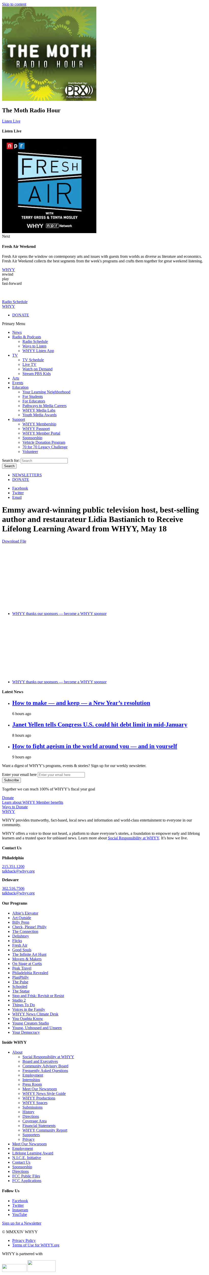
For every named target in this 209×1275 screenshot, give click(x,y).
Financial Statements (39, 1125)
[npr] (14, 1270)
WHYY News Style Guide (44, 1093)
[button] (8, 269)
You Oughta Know (27, 1018)
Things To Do (23, 1005)
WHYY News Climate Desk (35, 1014)
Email (17, 497)
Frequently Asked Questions (45, 1070)
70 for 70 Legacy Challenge (45, 447)
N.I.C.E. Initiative (26, 1158)
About (17, 1052)
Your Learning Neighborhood (46, 392)
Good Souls (21, 950)
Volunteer (30, 451)
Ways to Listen (34, 346)
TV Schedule (33, 360)
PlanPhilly (20, 977)
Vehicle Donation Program (43, 442)
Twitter (18, 493)
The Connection (25, 931)
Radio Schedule (35, 341)
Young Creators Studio (30, 1023)
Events (17, 383)
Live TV (29, 364)
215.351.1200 (13, 866)
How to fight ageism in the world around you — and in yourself (94, 746)
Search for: (11, 460)
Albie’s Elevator (25, 913)
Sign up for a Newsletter (21, 1223)
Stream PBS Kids (36, 373)
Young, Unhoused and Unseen (37, 1028)
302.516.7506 (13, 888)
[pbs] (42, 1270)
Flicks (17, 940)
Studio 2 (19, 1000)
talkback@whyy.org (18, 871)
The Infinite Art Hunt (29, 954)
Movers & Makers (27, 959)
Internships (31, 1080)
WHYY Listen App (38, 350)
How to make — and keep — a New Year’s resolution (81, 703)
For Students (32, 396)
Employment (32, 1075)
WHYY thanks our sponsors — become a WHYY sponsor (59, 613)
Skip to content (14, 4)
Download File (14, 541)
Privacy (28, 1139)
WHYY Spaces (34, 1102)
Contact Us (21, 1162)
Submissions (32, 1107)
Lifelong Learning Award (32, 1153)
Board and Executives (40, 1061)
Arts (15, 378)
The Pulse (20, 982)
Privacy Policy (24, 1240)
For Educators (33, 401)
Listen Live (11, 121)
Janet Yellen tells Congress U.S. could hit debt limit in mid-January (99, 724)
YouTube (19, 1214)
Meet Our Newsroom (39, 1089)
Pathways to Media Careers (44, 406)
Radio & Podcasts (26, 337)
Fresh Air (19, 945)
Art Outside (21, 918)
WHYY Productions (38, 1098)
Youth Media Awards (39, 415)
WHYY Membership (39, 424)
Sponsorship (32, 438)
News (17, 332)
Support (18, 419)
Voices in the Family (28, 1009)
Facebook (20, 488)
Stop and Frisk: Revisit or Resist (38, 996)
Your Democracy (26, 1032)
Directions (30, 1116)
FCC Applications (26, 1180)
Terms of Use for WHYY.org (35, 1245)
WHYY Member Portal (41, 433)
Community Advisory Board (45, 1066)
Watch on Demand (37, 369)
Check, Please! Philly (29, 927)
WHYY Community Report (44, 1130)
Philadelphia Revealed (30, 973)
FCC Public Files (26, 1176)
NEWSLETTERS (27, 475)
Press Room (32, 1084)
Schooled (19, 986)
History (28, 1112)
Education (20, 387)
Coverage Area (34, 1121)
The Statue (21, 991)
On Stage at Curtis (27, 963)
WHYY (8, 306)
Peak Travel (21, 968)
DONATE (20, 315)
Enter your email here (19, 774)
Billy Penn (20, 922)
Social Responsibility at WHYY (133, 838)
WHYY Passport (36, 428)
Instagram (20, 1210)
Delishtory (20, 936)
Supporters (31, 1135)
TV (15, 355)
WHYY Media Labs (38, 410)
